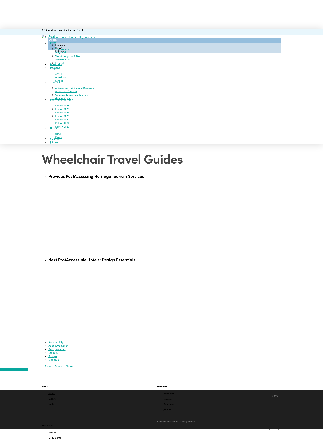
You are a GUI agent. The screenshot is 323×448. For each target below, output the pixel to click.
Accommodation (58, 345)
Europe (52, 356)
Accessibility (55, 342)
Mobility (53, 352)
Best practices (57, 349)
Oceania (53, 359)
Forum (52, 432)
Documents (54, 437)
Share (48, 366)
